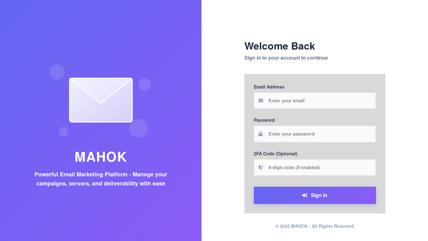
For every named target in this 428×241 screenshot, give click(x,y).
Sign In (318, 195)
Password (264, 120)
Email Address (269, 86)
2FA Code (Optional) (275, 153)
